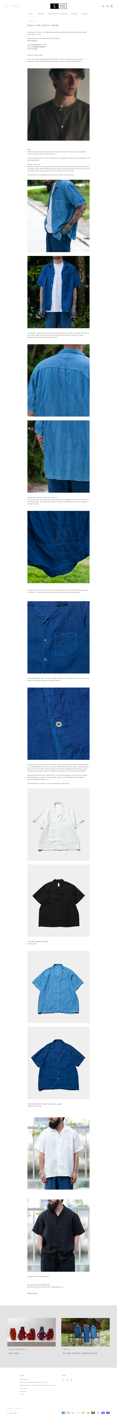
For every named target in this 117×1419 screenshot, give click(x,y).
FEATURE (74, 14)
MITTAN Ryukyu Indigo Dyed (80, 1353)
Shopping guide (24, 1379)
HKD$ (6, 6)
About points (23, 1391)
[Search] (107, 6)
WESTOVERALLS (36, 45)
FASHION (40, 14)
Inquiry (21, 1394)
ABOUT (30, 14)
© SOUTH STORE (12, 1413)
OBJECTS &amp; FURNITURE (58, 14)
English (16, 6)
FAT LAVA (14, 1353)
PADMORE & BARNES (39, 47)
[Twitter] (67, 1380)
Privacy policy (23, 1388)
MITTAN (35, 49)
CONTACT (85, 14)
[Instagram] (71, 1380)
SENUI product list (32, 1293)
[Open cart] (111, 6)
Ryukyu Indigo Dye (32, 40)
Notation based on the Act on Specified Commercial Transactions (37, 1385)
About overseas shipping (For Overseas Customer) (33, 1382)
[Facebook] (63, 1380)
